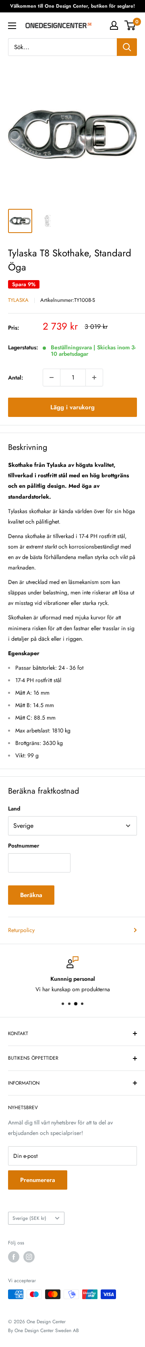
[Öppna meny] (12, 26)
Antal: (15, 377)
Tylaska (18, 300)
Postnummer (23, 846)
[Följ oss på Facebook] (13, 1256)
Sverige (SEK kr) (29, 1218)
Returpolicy (21, 930)
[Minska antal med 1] (51, 377)
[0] (130, 25)
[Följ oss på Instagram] (29, 1256)
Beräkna (31, 895)
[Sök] (127, 47)
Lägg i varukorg (72, 407)
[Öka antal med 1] (94, 377)
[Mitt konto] (114, 25)
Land (14, 808)
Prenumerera (37, 1180)
